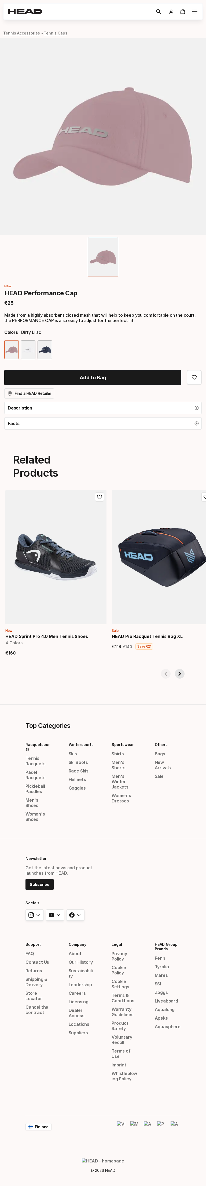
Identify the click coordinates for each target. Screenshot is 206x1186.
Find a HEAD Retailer (33, 393)
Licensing (79, 1001)
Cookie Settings (120, 984)
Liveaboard (166, 1001)
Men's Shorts (119, 765)
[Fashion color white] (28, 349)
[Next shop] (180, 674)
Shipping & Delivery (36, 982)
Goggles (77, 788)
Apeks (161, 1018)
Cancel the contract (36, 1009)
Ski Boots (78, 762)
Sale (159, 776)
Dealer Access (76, 1013)
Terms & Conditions (123, 998)
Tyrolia (162, 966)
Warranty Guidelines (122, 1012)
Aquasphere (168, 1026)
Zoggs (161, 992)
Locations (79, 1024)
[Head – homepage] (80, 11)
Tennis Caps (55, 33)
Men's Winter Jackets (120, 782)
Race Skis (79, 771)
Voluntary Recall (122, 1039)
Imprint (119, 1065)
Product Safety (120, 1025)
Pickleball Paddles (35, 788)
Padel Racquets (35, 775)
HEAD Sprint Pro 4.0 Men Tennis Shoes (46, 636)
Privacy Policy (119, 956)
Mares (161, 975)
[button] (158, 11)
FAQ (29, 953)
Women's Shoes (35, 816)
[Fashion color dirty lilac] (11, 349)
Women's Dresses (121, 798)
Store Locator (33, 995)
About (75, 953)
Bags (160, 753)
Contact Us (37, 962)
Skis (73, 753)
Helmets (77, 779)
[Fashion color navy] (45, 349)
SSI (158, 983)
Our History (81, 962)
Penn (160, 958)
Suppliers (78, 1032)
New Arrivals (163, 765)
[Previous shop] (166, 674)
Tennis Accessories (21, 33)
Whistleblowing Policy (124, 1076)
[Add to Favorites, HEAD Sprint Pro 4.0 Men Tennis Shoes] (99, 497)
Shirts (118, 753)
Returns (33, 970)
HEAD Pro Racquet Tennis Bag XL (147, 636)
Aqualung (165, 1009)
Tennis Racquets (35, 761)
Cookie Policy (119, 970)
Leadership (80, 984)
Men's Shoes (31, 802)
